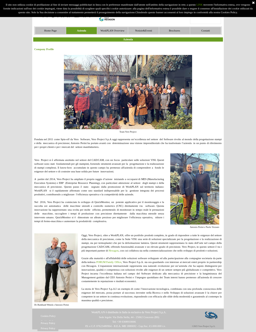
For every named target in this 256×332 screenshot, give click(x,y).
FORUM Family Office (108, 262)
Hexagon (114, 250)
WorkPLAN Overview (112, 30)
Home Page (50, 30)
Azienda (81, 30)
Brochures (174, 30)
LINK (199, 4)
